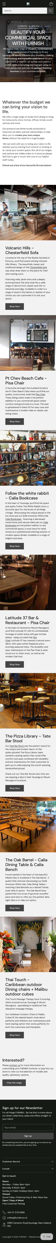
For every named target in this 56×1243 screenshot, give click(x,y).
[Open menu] (4, 4)
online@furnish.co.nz (17, 1217)
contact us (14, 1065)
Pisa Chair (40, 394)
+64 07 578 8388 (16, 1212)
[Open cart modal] (51, 4)
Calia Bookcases (13, 519)
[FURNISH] (28, 4)
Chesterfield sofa (38, 267)
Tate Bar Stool (17, 746)
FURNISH (22, 1237)
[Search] (50, 11)
